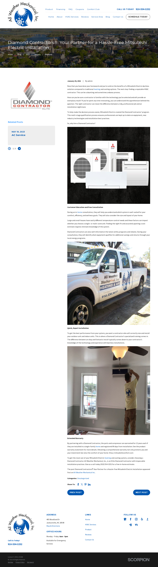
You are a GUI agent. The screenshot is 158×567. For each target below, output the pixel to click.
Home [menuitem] (51, 17)
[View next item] (19, 148)
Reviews (88, 534)
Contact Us (89, 539)
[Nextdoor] (136, 525)
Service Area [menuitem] (97, 17)
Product (49, 9)
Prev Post (76, 492)
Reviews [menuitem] (85, 17)
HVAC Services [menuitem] (71, 17)
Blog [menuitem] (108, 17)
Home (87, 519)
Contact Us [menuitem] (118, 17)
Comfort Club (93, 9)
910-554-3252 (143, 9)
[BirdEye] (130, 525)
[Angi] (125, 525)
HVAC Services (90, 524)
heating (97, 89)
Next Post (142, 492)
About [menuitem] (59, 17)
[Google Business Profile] (125, 519)
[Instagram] (136, 519)
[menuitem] (10, 562)
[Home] (23, 14)
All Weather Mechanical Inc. (84, 472)
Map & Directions (53, 526)
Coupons (80, 9)
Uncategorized (83, 478)
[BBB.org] (147, 519)
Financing (60, 9)
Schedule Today (138, 17)
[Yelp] (142, 519)
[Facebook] (130, 519)
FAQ (70, 9)
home (79, 212)
